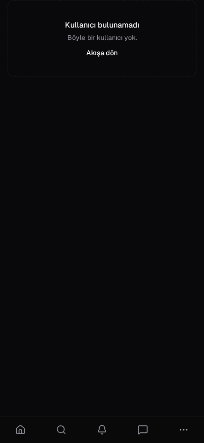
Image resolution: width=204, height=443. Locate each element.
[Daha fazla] (183, 429)
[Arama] (61, 429)
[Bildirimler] (102, 429)
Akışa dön (102, 52)
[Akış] (20, 429)
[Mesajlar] (142, 429)
